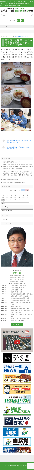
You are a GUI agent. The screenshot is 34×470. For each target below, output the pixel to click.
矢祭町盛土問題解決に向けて (11, 162)
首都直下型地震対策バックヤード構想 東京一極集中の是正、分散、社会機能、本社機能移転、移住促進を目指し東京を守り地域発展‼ (18, 166)
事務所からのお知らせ (21, 36)
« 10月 (3, 203)
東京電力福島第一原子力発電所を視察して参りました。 (19, 141)
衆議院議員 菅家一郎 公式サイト (19, 465)
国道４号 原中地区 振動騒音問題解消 (14, 182)
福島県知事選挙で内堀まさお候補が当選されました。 (19, 147)
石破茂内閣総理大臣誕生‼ (10, 179)
